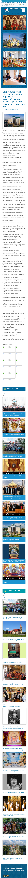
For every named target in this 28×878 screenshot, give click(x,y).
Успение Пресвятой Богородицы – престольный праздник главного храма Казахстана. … (13, 561)
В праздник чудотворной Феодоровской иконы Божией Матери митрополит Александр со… (13, 435)
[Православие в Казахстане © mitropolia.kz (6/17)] (19, 355)
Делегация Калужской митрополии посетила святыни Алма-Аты (12, 859)
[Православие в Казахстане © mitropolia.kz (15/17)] (19, 375)
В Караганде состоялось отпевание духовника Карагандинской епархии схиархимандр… (13, 705)
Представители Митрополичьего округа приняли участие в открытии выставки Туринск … (13, 640)
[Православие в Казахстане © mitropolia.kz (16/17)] (6, 381)
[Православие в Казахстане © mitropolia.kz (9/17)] (19, 362)
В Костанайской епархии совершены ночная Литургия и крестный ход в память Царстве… (13, 749)
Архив (22, 4)
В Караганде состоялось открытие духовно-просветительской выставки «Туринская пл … (13, 518)
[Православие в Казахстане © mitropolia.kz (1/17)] (6, 349)
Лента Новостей (13, 389)
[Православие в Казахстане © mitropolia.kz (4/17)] (6, 355)
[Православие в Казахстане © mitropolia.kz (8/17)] (12, 362)
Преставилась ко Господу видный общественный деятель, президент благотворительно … (13, 793)
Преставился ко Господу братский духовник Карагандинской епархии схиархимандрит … (13, 727)
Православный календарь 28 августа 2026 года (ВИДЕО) (13, 581)
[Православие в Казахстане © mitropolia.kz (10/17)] (6, 368)
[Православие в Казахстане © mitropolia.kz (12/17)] (19, 368)
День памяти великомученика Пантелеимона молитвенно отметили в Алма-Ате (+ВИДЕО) (13, 683)
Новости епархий (14, 109)
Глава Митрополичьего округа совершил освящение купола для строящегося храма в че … (14, 497)
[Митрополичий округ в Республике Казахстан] (14, 10)
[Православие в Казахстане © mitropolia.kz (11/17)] (12, 368)
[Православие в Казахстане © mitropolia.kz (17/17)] (12, 381)
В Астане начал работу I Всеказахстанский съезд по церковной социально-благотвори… (13, 414)
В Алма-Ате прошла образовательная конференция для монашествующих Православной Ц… (11, 539)
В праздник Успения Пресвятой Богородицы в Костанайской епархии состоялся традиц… (13, 456)
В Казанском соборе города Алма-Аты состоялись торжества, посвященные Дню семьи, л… (13, 771)
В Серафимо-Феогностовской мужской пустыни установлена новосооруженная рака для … (13, 662)
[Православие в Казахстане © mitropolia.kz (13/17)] (6, 375)
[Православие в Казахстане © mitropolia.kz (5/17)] (12, 355)
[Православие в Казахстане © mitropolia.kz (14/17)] (12, 375)
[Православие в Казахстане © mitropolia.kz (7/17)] (6, 362)
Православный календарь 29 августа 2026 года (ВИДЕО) (13, 476)
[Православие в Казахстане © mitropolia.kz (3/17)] (19, 349)
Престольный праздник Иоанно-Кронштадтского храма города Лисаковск (13, 837)
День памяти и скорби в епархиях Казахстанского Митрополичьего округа (14, 815)
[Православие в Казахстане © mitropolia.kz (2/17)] (12, 349)
